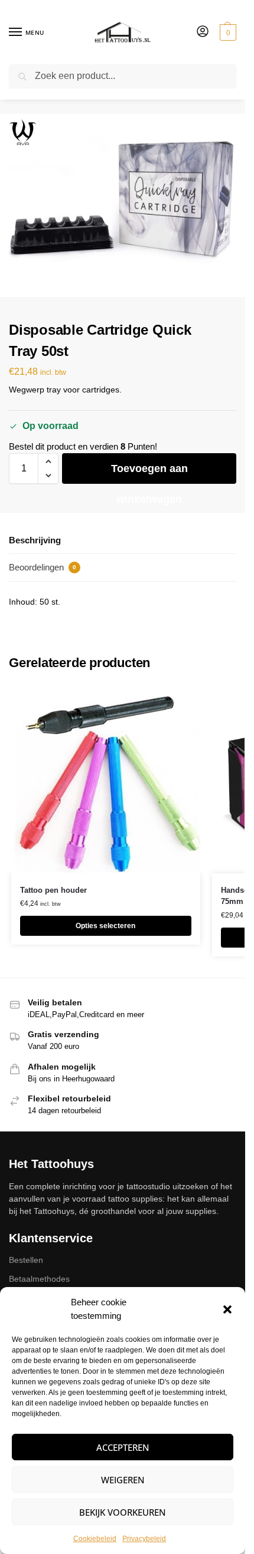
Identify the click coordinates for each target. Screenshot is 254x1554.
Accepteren (122, 1447)
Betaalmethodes (39, 1279)
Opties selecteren (105, 926)
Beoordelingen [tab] (42, 567)
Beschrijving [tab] (35, 540)
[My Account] (203, 32)
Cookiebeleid (94, 1539)
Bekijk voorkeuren (122, 1512)
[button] (227, 1309)
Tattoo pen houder (53, 890)
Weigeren (123, 1480)
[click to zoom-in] (122, 205)
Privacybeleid (144, 1539)
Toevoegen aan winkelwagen (149, 473)
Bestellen (26, 1260)
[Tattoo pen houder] (105, 779)
